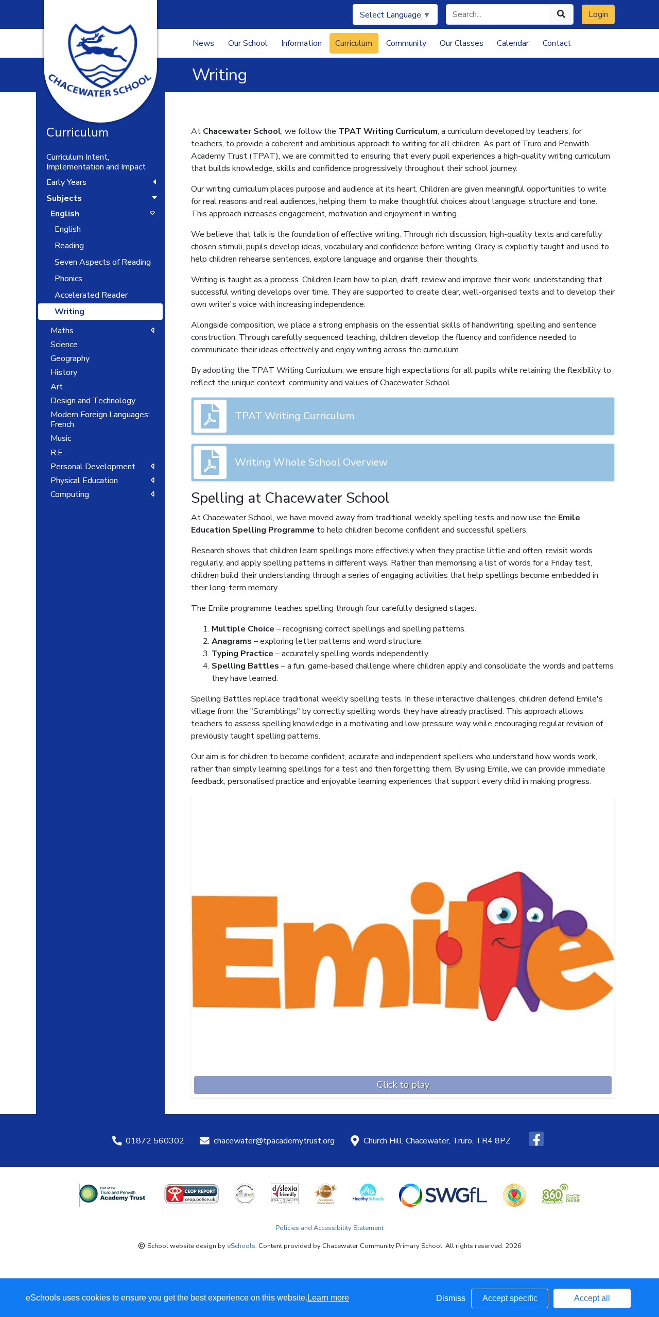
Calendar (513, 43)
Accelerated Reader (91, 295)
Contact (557, 43)
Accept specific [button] (509, 1298)
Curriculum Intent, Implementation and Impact (96, 162)
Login (598, 14)
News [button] (203, 43)
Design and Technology (92, 400)
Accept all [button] (592, 1298)
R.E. (57, 452)
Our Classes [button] (461, 43)
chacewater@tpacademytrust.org (274, 1141)
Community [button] (406, 43)
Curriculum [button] (353, 43)
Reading (69, 245)
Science (64, 344)
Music (60, 438)
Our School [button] (248, 43)
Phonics (68, 278)
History (63, 372)
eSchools (241, 1246)
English (68, 229)
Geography (70, 358)
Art (56, 386)
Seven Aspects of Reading (103, 262)
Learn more (328, 1297)
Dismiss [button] (450, 1298)
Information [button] (301, 43)
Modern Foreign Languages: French (100, 419)
